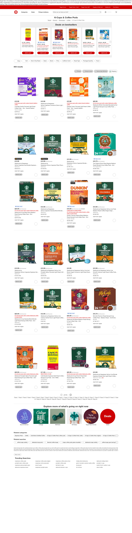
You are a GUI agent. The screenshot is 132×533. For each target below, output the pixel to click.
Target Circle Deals (122, 2)
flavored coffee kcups (52, 442)
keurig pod (78, 465)
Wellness (124, 1)
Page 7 (43, 397)
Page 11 (61, 397)
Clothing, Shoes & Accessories (37, 1)
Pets (117, 1)
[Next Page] (110, 42)
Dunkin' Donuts (70, 218)
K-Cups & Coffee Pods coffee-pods (56, 435)
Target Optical (80, 2)
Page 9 (51, 397)
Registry (27, 4)
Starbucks (43, 106)
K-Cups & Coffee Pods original (93, 435)
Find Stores (45, 4)
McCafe (95, 319)
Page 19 (102, 397)
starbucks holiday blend (102, 461)
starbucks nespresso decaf (21, 467)
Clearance (89, 2)
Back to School (15, 1)
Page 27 (59, 399)
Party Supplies (50, 2)
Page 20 (107, 397)
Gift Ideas (56, 2)
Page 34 (95, 399)
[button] (41, 42)
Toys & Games (12, 2)
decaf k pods (38, 465)
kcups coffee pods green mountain (72, 442)
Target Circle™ (63, 7)
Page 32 (84, 399)
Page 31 (79, 399)
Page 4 (29, 397)
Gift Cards (62, 2)
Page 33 (90, 399)
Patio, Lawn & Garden (69, 1)
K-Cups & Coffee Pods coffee (75, 435)
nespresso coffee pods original (42, 461)
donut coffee (100, 467)
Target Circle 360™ (85, 7)
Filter (18, 61)
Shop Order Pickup (6, 4)
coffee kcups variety (22, 442)
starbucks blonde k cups (62, 467)
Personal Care (101, 1)
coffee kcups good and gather (109, 442)
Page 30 (74, 399)
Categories (24, 12)
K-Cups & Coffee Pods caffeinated (112, 435)
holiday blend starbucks (82, 461)
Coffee (68, 20)
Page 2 (20, 397)
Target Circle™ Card (74, 7)
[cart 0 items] (116, 12)
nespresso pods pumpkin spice (22, 465)
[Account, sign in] (108, 12)
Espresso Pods (19, 435)
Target (49, 20)
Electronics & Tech (21, 2)
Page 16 (87, 397)
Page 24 (44, 399)
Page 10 (56, 397)
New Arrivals (95, 2)
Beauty (96, 1)
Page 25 (49, 399)
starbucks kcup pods (37, 442)
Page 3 (25, 397)
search (100, 12)
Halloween (26, 1)
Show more (17, 454)
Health (120, 1)
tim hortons (79, 467)
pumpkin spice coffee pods (21, 463)
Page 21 (112, 397)
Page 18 (97, 397)
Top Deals (114, 2)
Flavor (97, 61)
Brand (51, 61)
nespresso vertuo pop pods (42, 463)
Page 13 (71, 397)
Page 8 (47, 397)
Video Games (29, 2)
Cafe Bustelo (44, 379)
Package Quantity (88, 61)
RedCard (32, 4)
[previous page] (61, 395)
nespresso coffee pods (20, 461)
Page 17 (92, 397)
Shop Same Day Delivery (18, 4)
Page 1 (16, 397)
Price (57, 61)
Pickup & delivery (43, 12)
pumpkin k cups (100, 463)
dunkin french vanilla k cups (103, 465)
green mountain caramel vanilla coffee (85, 463)
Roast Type (77, 61)
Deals (85, 2)
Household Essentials (85, 1)
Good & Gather (18, 110)
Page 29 (69, 399)
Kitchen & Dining (58, 1)
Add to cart (28, 53)
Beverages (62, 20)
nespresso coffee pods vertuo (63, 461)
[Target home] (16, 12)
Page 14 (76, 397)
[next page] (70, 395)
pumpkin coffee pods (61, 463)
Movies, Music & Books (39, 2)
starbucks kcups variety (91, 442)
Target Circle (38, 4)
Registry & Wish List (98, 7)
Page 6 (38, 397)
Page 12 (66, 397)
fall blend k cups (60, 465)
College (21, 1)
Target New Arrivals (5, 1)
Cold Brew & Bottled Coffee (38, 435)
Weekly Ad (107, 7)
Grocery (77, 1)
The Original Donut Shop (97, 166)
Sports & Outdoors (110, 1)
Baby (92, 1)
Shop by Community (70, 2)
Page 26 (54, 399)
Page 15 (82, 397)
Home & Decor (50, 1)
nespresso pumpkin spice (41, 467)
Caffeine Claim (66, 61)
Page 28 (64, 399)
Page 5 (34, 397)
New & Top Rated (35, 61)
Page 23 (38, 399)
